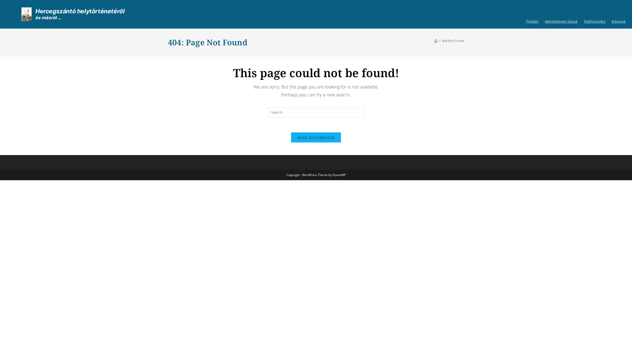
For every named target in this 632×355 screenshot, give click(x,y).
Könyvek (619, 21)
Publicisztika (595, 21)
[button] (629, 346)
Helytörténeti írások (561, 21)
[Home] (435, 40)
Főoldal (532, 21)
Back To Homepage (316, 137)
